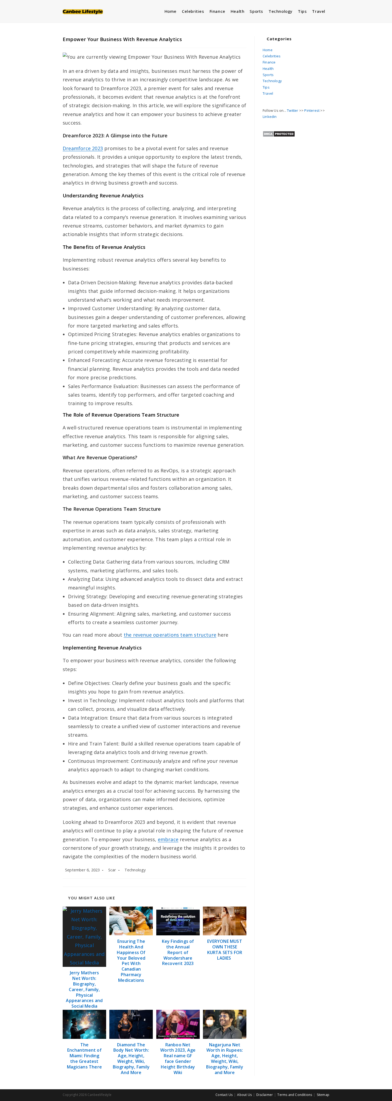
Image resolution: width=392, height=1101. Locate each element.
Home (268, 49)
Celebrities (272, 56)
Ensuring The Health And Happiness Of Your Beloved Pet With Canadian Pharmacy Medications (131, 961)
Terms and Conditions (294, 1094)
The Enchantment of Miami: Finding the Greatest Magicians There (84, 1056)
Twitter (292, 110)
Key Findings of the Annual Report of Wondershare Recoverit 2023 (178, 952)
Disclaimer (264, 1094)
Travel (268, 93)
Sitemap (323, 1094)
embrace (168, 839)
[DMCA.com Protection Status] (279, 133)
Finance (269, 62)
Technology (135, 869)
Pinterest (311, 110)
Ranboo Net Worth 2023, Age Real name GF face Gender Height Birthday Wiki (177, 1058)
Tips (266, 87)
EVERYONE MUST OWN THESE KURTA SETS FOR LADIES (224, 950)
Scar (112, 869)
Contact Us (224, 1094)
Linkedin (270, 116)
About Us (244, 1094)
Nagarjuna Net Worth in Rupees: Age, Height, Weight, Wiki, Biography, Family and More (224, 1058)
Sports (268, 74)
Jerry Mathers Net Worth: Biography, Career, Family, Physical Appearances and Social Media (84, 989)
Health (268, 68)
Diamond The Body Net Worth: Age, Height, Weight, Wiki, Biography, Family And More (131, 1058)
